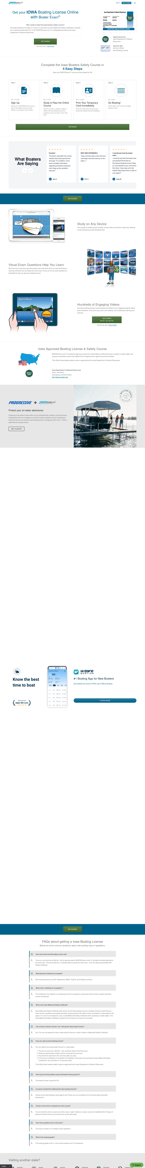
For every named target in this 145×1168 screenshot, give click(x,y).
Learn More (105, 700)
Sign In (118, 3)
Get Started (72, 127)
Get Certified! (72, 198)
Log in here (50, 46)
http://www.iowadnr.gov (60, 377)
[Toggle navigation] (134, 3)
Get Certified (126, 3)
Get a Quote (16, 429)
